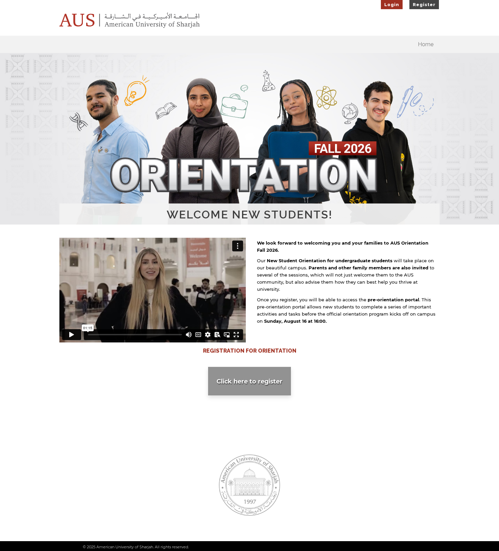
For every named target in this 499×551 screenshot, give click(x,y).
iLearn (389, 487)
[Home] (129, 21)
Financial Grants (180, 467)
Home (425, 44)
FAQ (307, 477)
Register (424, 4)
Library (309, 467)
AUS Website (103, 467)
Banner (390, 477)
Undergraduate (180, 487)
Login (391, 4)
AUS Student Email (402, 467)
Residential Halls (179, 477)
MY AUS (391, 497)
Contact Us (105, 477)
